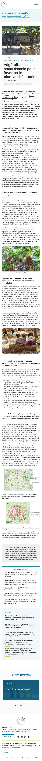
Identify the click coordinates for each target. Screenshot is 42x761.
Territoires (27, 84)
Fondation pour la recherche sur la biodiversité (4, 4)
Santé (18, 84)
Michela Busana (10, 580)
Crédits (37, 758)
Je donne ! (7, 753)
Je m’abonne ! (8, 736)
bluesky (18, 736)
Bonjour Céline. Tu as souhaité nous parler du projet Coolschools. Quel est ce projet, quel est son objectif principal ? (20, 617)
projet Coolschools (25, 110)
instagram (21, 736)
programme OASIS (7, 183)
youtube (28, 736)
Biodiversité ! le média (14, 16)
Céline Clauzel (7, 92)
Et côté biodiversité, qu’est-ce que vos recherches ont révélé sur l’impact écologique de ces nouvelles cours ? (19, 642)
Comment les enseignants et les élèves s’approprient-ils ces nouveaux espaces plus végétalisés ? (19, 634)
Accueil (4, 16)
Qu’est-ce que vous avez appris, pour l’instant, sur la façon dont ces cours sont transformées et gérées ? (20, 626)
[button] (15, 705)
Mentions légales (26, 758)
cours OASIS (32, 207)
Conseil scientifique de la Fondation (14, 108)
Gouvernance (8, 84)
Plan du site (14, 758)
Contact (5, 758)
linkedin (25, 736)
